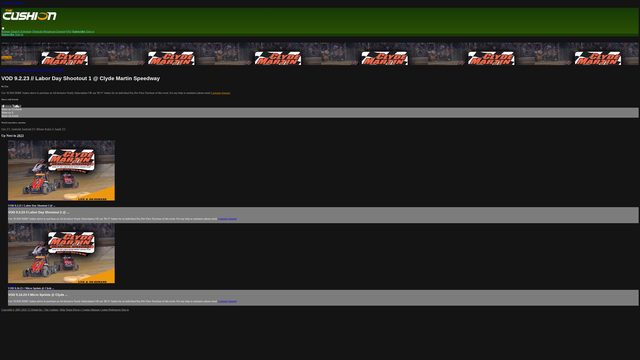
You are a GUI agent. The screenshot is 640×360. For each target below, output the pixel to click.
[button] (3, 28)
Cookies (86, 309)
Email (18, 106)
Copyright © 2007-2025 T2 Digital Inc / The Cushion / (30, 309)
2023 (20, 135)
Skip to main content (12, 2)
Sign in (90, 31)
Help (63, 309)
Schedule (26, 31)
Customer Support (220, 93)
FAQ (69, 31)
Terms (69, 309)
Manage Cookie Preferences (106, 309)
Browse (6, 31)
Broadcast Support (55, 31)
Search (15, 31)
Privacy (77, 309)
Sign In (19, 34)
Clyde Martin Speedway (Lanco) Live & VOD (32, 70)
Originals (37, 31)
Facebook (6, 106)
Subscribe (6, 57)
